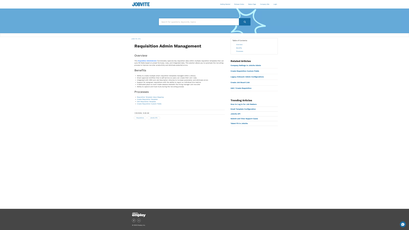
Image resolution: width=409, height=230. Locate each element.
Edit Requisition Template (146, 101)
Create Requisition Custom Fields (149, 104)
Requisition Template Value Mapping (150, 97)
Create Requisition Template (147, 99)
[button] (403, 224)
